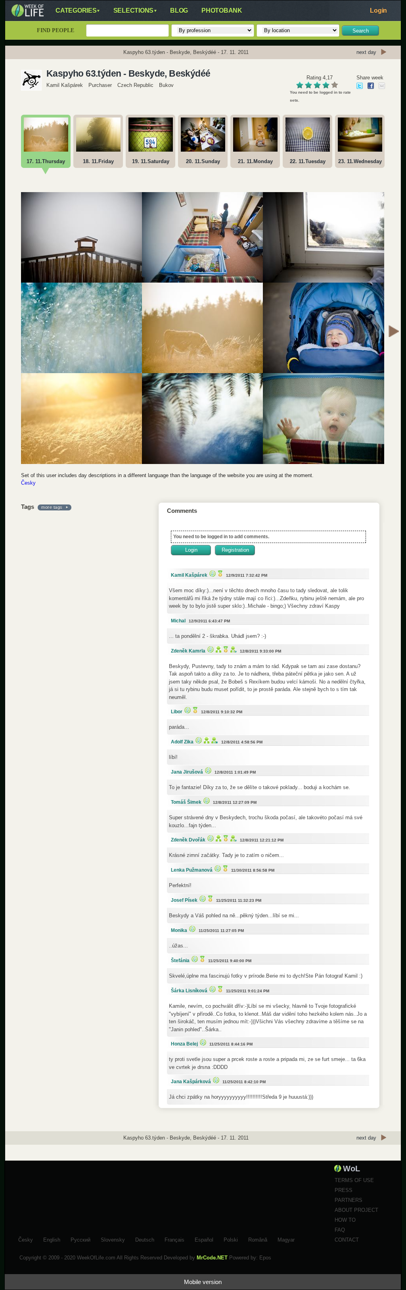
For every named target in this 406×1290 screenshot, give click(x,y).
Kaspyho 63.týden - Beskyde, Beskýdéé (128, 73)
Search (360, 31)
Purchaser (100, 85)
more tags (52, 507)
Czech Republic (135, 85)
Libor (176, 711)
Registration (235, 550)
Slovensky (113, 1239)
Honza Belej (184, 1044)
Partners (348, 1200)
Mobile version (203, 1281)
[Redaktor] (217, 649)
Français (174, 1239)
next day (366, 52)
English (51, 1239)
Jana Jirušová (187, 772)
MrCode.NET (212, 1258)
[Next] (394, 332)
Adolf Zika (182, 742)
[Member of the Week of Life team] (232, 649)
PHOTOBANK (221, 10)
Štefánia (180, 960)
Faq (340, 1230)
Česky (28, 483)
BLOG (179, 10)
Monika (179, 930)
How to (345, 1220)
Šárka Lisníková (189, 990)
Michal (178, 621)
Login (378, 10)
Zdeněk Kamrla (188, 651)
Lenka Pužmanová (192, 870)
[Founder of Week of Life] (213, 740)
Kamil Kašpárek (64, 85)
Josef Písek (184, 900)
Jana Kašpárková (191, 1081)
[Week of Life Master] (219, 573)
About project (356, 1210)
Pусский (80, 1239)
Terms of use (354, 1180)
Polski (231, 1239)
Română (257, 1239)
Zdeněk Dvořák (188, 840)
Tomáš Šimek (186, 802)
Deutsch (144, 1239)
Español (204, 1239)
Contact (347, 1240)
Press (343, 1190)
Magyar (286, 1239)
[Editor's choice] (211, 573)
